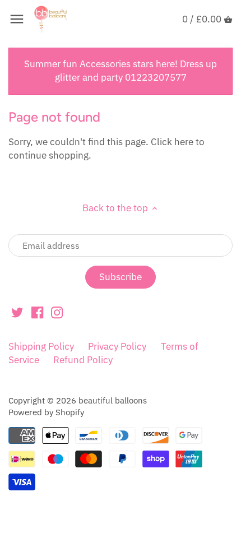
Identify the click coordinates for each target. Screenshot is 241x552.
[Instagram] (57, 312)
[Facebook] (37, 312)
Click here (172, 142)
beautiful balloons (112, 400)
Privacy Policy (117, 346)
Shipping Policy (41, 346)
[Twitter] (17, 312)
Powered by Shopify (46, 412)
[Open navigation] (16, 19)
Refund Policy (83, 360)
